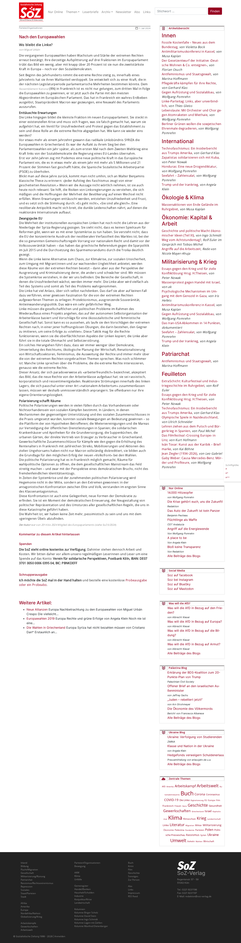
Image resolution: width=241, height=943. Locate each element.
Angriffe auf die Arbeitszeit (181, 249)
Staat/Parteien (28, 893)
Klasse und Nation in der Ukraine (190, 746)
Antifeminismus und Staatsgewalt (186, 74)
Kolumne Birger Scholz (86, 912)
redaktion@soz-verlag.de (198, 896)
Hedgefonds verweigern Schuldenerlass (195, 755)
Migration (189, 825)
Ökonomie (168, 830)
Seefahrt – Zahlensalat (178, 175)
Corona (199, 794)
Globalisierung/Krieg (31, 916)
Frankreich (168, 805)
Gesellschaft (27, 873)
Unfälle (78, 879)
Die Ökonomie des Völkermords (190, 709)
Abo (130, 886)
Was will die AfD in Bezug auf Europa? (194, 621)
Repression (26, 886)
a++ (228, 477)
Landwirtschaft (214, 819)
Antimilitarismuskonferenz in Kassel (188, 51)
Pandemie (189, 830)
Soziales (25, 890)
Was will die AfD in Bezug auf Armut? (193, 644)
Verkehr (191, 841)
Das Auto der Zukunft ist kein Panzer (193, 511)
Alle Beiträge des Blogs (183, 556)
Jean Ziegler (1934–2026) (179, 453)
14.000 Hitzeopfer (180, 492)
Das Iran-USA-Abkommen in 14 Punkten (191, 323)
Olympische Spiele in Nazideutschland (190, 417)
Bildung (25, 866)
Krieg (201, 818)
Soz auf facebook (180, 575)
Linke (166, 825)
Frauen (178, 805)
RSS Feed (133, 896)
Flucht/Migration (29, 869)
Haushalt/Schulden (84, 892)
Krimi (130, 866)
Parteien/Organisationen (30, 28)
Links (130, 889)
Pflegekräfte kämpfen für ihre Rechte (189, 83)
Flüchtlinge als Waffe (182, 520)
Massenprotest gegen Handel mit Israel (191, 282)
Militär (198, 825)
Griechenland (198, 811)
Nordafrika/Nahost (30, 913)
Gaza (184, 806)
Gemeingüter (81, 885)
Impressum (134, 893)
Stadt (23, 896)
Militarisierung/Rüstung (33, 876)
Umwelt (178, 840)
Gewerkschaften (177, 810)
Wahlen (199, 841)
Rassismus (192, 835)
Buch (187, 793)
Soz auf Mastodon (180, 589)
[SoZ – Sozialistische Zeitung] (31, 12)
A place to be (177, 538)
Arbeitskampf (185, 785)
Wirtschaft (208, 841)
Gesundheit (215, 805)
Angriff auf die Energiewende (188, 529)
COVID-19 (171, 800)
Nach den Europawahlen (42, 36)
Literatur (177, 824)
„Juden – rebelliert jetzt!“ (185, 699)
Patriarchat (26, 879)
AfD (163, 786)
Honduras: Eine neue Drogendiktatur (189, 166)
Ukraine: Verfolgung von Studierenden (194, 737)
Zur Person (134, 879)
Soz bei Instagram (180, 580)
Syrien (203, 835)
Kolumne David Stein (85, 916)
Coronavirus (213, 794)
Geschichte (198, 805)
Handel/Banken (82, 889)
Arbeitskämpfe (28, 923)
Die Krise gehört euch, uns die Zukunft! (195, 501)
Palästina (179, 830)
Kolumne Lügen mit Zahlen (88, 922)
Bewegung (79, 866)
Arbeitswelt (208, 785)
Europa (211, 800)
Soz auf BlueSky (179, 584)
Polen (209, 829)
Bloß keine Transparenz (184, 547)
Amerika (170, 786)
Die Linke (184, 800)
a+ (227, 472)
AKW (76, 872)
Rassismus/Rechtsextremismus (37, 883)
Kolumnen (79, 909)
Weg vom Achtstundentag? (181, 240)
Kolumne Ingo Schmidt (86, 919)
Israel (208, 811)
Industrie (79, 896)
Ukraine (213, 834)
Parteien (199, 829)
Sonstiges (133, 876)
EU (205, 800)
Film (218, 800)
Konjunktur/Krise (83, 899)
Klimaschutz (189, 818)
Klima (175, 817)
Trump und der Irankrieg (180, 185)
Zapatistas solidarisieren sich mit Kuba (190, 157)
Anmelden (59, 936)
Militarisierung (212, 825)
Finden (215, 11)
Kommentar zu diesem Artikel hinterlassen (49, 534)
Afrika (24, 903)
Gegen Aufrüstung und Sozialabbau (188, 92)
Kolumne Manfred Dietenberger (91, 926)
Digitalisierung (197, 800)
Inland (24, 862)
